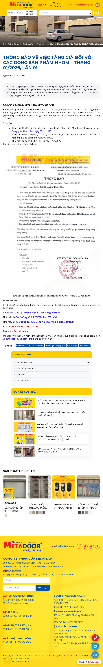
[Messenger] (97, 546)
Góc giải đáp (23, 380)
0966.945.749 (60, 622)
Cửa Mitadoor (21, 331)
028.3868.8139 (56, 566)
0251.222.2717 (75, 622)
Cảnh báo (21, 374)
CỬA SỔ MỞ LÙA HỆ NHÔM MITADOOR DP (88, 506)
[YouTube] (91, 546)
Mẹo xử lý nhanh (25, 368)
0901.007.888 (24, 566)
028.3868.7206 (10, 615)
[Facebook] (79, 546)
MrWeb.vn (25, 661)
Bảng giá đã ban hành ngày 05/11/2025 (31, 131)
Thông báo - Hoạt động (45, 44)
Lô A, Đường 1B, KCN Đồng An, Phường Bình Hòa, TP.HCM (43, 321)
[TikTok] (85, 546)
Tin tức (16, 44)
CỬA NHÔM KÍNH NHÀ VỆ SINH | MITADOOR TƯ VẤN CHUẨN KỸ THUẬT (61, 414)
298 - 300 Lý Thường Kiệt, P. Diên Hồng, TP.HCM (35, 312)
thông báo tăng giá (56, 345)
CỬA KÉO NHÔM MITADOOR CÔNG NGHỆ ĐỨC (38, 506)
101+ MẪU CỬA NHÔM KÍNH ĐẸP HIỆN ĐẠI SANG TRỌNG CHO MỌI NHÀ (59, 450)
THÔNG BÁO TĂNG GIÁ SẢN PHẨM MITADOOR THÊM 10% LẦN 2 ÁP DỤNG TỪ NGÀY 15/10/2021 (61, 402)
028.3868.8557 (40, 566)
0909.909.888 (9, 566)
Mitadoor (22, 345)
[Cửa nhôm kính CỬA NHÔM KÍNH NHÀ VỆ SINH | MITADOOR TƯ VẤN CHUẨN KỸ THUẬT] (24, 415)
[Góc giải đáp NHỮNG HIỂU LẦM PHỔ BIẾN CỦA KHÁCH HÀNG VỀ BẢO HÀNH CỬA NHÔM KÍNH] (24, 427)
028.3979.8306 (77, 606)
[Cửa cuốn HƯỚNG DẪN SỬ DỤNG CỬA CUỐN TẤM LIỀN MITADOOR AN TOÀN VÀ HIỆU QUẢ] (24, 439)
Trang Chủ (7, 44)
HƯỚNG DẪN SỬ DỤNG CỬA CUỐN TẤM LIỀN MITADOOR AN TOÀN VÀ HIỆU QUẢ (57, 438)
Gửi (39, 587)
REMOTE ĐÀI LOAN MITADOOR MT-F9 (63, 506)
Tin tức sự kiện (28, 44)
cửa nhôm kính (25, 338)
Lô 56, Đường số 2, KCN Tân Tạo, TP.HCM (35, 317)
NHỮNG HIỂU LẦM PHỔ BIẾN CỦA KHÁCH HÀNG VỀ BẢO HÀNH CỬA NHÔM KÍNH (60, 426)
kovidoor (85, 345)
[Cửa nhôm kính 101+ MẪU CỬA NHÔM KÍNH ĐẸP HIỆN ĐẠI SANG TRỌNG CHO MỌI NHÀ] (24, 451)
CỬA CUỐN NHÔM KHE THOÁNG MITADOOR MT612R (14, 509)
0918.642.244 (25, 615)
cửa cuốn (11, 338)
